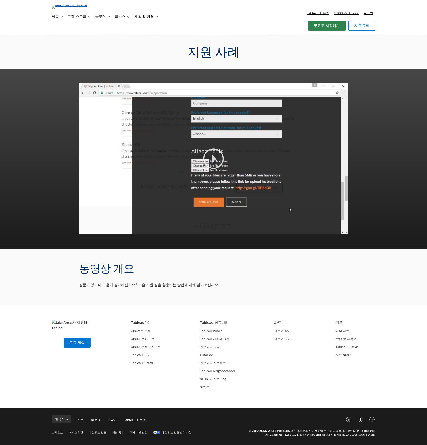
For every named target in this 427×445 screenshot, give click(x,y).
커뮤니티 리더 (210, 347)
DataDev (206, 355)
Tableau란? (140, 322)
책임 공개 (118, 432)
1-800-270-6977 (346, 13)
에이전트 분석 (141, 331)
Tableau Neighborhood (217, 371)
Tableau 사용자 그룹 (214, 339)
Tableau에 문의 (318, 13)
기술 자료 (342, 331)
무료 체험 (77, 342)
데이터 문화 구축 (143, 339)
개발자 (112, 420)
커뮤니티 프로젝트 (213, 363)
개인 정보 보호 (97, 432)
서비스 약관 (76, 432)
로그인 (368, 13)
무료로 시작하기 (327, 25)
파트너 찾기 (282, 331)
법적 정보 (57, 432)
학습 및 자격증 (346, 339)
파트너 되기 (282, 339)
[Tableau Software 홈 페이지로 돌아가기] (70, 5)
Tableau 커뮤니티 (214, 322)
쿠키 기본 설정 (138, 432)
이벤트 (204, 387)
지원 (339, 322)
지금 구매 (362, 25)
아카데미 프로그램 (213, 379)
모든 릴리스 (344, 355)
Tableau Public (211, 331)
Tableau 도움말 (347, 347)
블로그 (95, 420)
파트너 (279, 322)
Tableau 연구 (140, 355)
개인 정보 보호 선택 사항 (176, 432)
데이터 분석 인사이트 (146, 347)
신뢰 (81, 420)
